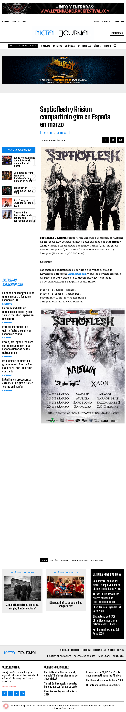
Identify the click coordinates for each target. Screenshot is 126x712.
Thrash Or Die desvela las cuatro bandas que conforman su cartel (24, 216)
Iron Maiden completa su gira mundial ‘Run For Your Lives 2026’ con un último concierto (17, 366)
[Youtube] (22, 693)
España (54, 560)
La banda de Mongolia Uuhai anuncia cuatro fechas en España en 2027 (18, 296)
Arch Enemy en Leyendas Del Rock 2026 (23, 203)
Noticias (61, 132)
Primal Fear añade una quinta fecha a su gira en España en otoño (17, 330)
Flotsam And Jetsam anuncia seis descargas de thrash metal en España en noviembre (18, 313)
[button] (115, 45)
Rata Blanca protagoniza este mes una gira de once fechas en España (17, 383)
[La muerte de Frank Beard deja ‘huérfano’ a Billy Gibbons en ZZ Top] (7, 175)
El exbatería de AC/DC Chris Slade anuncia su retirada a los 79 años (105, 620)
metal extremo (80, 560)
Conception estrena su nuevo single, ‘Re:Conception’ (22, 606)
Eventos (7, 304)
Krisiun (65, 560)
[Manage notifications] (6, 706)
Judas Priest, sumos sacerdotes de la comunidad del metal (24, 161)
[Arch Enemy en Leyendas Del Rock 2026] (7, 202)
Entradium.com (77, 273)
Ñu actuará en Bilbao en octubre (103, 685)
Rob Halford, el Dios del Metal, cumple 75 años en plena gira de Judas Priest (107, 584)
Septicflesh (97, 560)
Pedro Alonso (9, 686)
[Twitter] (16, 693)
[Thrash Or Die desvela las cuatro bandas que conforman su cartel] (7, 214)
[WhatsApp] (120, 140)
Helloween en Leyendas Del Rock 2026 (23, 190)
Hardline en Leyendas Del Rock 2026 (104, 680)
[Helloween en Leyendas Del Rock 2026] (7, 190)
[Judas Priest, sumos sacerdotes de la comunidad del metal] (7, 160)
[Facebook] (105, 140)
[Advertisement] (18, 122)
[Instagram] (4, 693)
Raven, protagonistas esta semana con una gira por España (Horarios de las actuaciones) (17, 347)
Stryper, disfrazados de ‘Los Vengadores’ (65, 604)
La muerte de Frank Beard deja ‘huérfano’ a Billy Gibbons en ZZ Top (23, 176)
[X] (113, 140)
